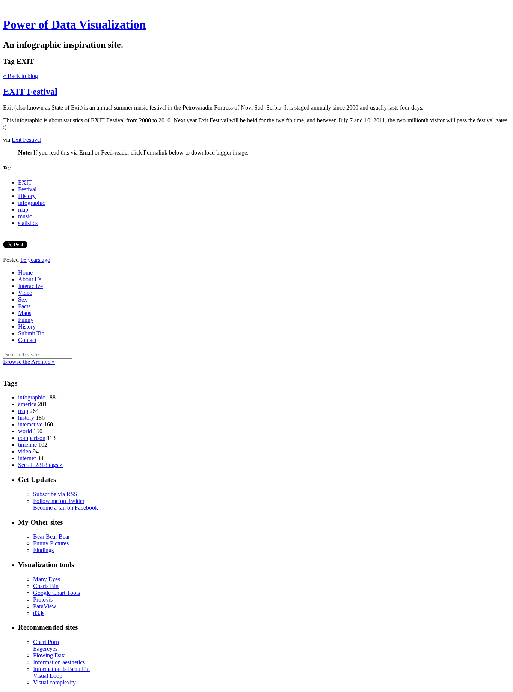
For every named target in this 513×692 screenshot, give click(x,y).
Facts (24, 306)
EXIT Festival (30, 91)
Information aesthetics (59, 662)
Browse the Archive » (29, 362)
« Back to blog (20, 76)
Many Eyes (46, 579)
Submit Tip (31, 333)
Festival (27, 189)
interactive (30, 424)
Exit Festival (26, 140)
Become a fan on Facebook (65, 507)
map (23, 209)
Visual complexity (54, 682)
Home (25, 272)
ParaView (44, 606)
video (24, 451)
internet (27, 458)
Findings (43, 550)
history (26, 417)
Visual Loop (47, 675)
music (25, 216)
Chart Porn (46, 642)
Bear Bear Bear (51, 536)
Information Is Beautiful (61, 669)
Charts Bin (46, 586)
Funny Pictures (51, 543)
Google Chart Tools (56, 593)
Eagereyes (45, 648)
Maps (24, 313)
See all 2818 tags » (40, 465)
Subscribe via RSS (55, 494)
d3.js (38, 613)
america (27, 404)
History (27, 196)
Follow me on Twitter (58, 501)
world (25, 431)
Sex (22, 299)
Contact (27, 340)
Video (25, 293)
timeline (27, 444)
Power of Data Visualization (74, 24)
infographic (31, 203)
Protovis (43, 599)
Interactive (30, 286)
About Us (29, 279)
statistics (28, 223)
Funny (25, 320)
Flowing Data (49, 655)
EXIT (25, 182)
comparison (31, 438)
